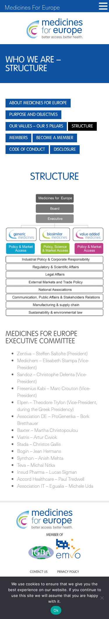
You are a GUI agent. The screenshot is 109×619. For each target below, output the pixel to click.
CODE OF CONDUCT (27, 149)
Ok (56, 610)
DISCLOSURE (65, 149)
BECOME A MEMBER (54, 138)
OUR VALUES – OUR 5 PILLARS (36, 126)
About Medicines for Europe (38, 103)
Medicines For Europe (32, 7)
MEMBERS (18, 138)
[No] (102, 598)
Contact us (38, 572)
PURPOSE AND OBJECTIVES (33, 114)
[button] (103, 6)
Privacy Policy (68, 572)
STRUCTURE (82, 126)
